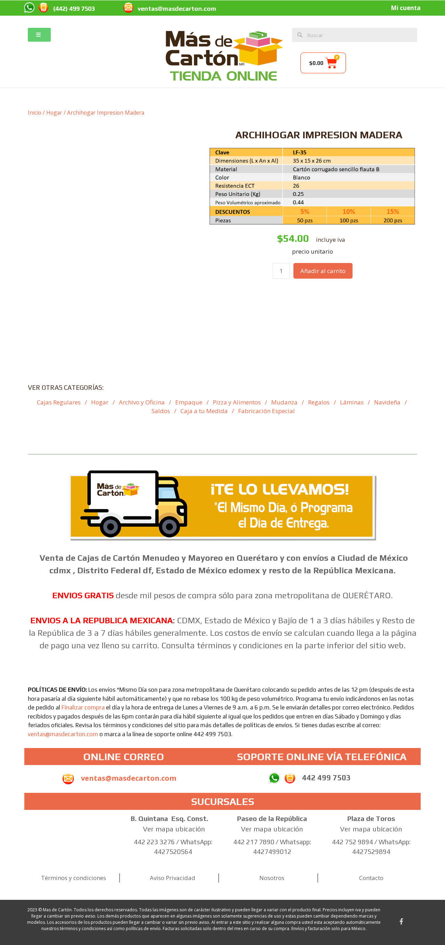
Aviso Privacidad (172, 878)
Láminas (352, 402)
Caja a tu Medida (204, 411)
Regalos (319, 402)
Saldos (161, 411)
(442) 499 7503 (74, 8)
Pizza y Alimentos (237, 402)
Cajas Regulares (59, 402)
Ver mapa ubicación (174, 829)
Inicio (34, 112)
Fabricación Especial (266, 411)
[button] (39, 35)
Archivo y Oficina (142, 402)
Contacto (371, 878)
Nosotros (271, 878)
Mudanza (284, 402)
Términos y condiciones (73, 878)
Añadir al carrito (323, 271)
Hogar (54, 112)
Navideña (387, 402)
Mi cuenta (406, 8)
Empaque (188, 402)
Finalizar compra (83, 707)
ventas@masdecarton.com (177, 8)
